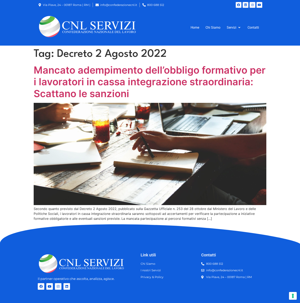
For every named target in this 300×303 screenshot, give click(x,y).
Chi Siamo (213, 27)
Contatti (253, 27)
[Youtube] (259, 5)
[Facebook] (238, 5)
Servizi (231, 27)
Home (195, 27)
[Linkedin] (245, 5)
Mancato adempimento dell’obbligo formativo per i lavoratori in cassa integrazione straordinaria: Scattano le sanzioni (150, 82)
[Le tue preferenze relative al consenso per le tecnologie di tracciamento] (293, 296)
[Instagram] (252, 5)
